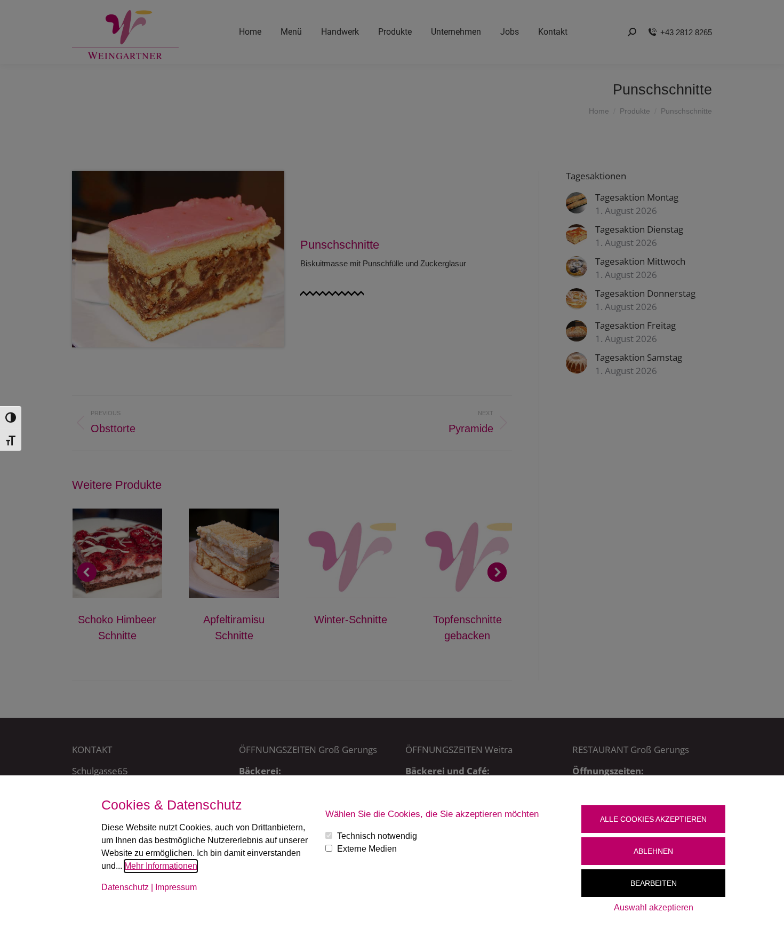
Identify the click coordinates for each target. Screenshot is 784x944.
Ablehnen (653, 851)
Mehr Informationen (160, 865)
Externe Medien (367, 848)
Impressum (176, 887)
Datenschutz (125, 887)
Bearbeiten (653, 883)
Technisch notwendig (377, 835)
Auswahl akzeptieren (653, 907)
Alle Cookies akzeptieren (653, 819)
